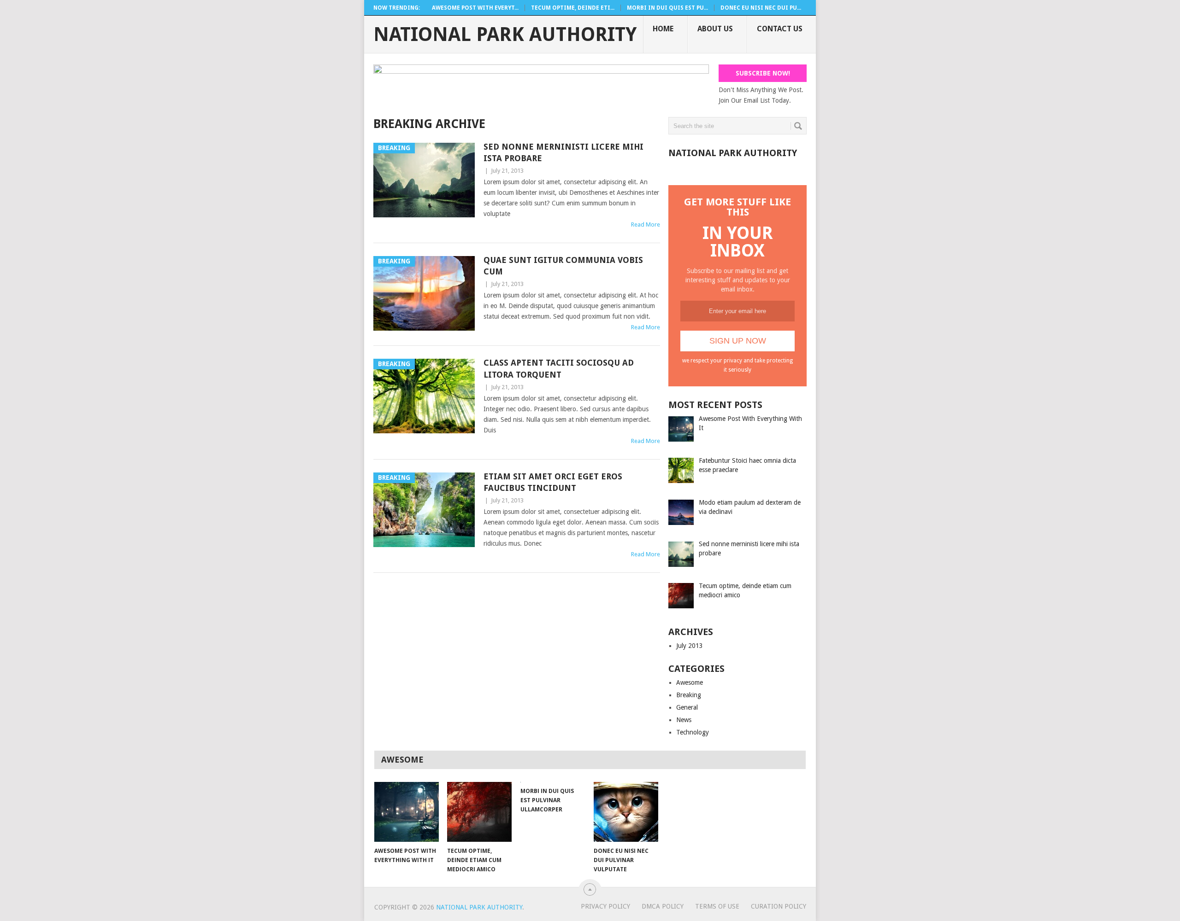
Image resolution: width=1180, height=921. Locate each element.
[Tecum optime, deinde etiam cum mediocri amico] (479, 812)
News (683, 719)
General (687, 707)
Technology (692, 732)
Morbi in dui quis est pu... (667, 8)
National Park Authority (505, 34)
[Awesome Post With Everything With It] (406, 812)
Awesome (689, 682)
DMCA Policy (663, 906)
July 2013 (689, 645)
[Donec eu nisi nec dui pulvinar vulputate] (626, 812)
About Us (715, 28)
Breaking (688, 695)
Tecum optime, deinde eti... (572, 8)
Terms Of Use (717, 906)
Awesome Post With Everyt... (475, 8)
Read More (645, 224)
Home (663, 28)
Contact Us (779, 28)
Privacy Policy (605, 906)
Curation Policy (778, 906)
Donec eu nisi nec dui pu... (760, 8)
